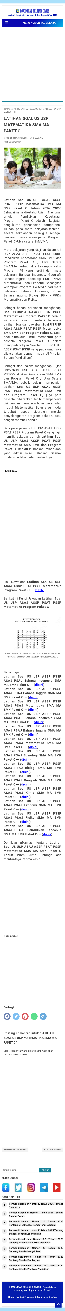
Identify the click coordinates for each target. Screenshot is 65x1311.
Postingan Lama (52, 1149)
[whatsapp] (34, 1016)
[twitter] (16, 1016)
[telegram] (43, 1016)
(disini (38, 722)
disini (39, 685)
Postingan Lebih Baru (15, 1149)
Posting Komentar (12, 142)
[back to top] (58, 1304)
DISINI (39, 590)
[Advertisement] (32, 64)
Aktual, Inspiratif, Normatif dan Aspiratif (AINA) (32, 1297)
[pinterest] (25, 1016)
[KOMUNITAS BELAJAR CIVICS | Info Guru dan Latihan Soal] (32, 11)
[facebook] (7, 1016)
